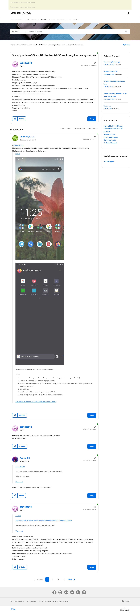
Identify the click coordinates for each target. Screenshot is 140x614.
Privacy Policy (31, 601)
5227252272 (18, 145)
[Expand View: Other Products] (69, 19)
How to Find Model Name (113, 126)
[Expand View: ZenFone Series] (37, 19)
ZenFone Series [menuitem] (31, 20)
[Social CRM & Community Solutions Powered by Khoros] (124, 610)
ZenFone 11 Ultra (109, 65)
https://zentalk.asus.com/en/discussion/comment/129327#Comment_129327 (43, 521)
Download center (110, 140)
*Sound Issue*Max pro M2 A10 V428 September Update (35, 402)
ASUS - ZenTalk (21, 13)
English (12, 45)
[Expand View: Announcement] (22, 19)
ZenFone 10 (108, 109)
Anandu (18, 516)
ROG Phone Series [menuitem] (47, 20)
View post (19, 482)
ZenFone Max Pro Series (37, 45)
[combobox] (78, 31)
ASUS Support (109, 162)
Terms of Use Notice (17, 601)
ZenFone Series (22, 45)
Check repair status (111, 137)
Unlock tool (107, 106)
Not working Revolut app (112, 62)
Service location (109, 134)
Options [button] (126, 45)
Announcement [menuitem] (16, 20)
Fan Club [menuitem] (76, 20)
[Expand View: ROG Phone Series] (54, 19)
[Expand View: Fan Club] (80, 19)
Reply (92, 119)
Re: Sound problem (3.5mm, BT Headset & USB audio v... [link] (65, 45)
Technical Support (110, 143)
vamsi (17, 154)
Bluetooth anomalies (110, 71)
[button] (15, 119)
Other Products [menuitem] (63, 20)
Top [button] (14, 609)
